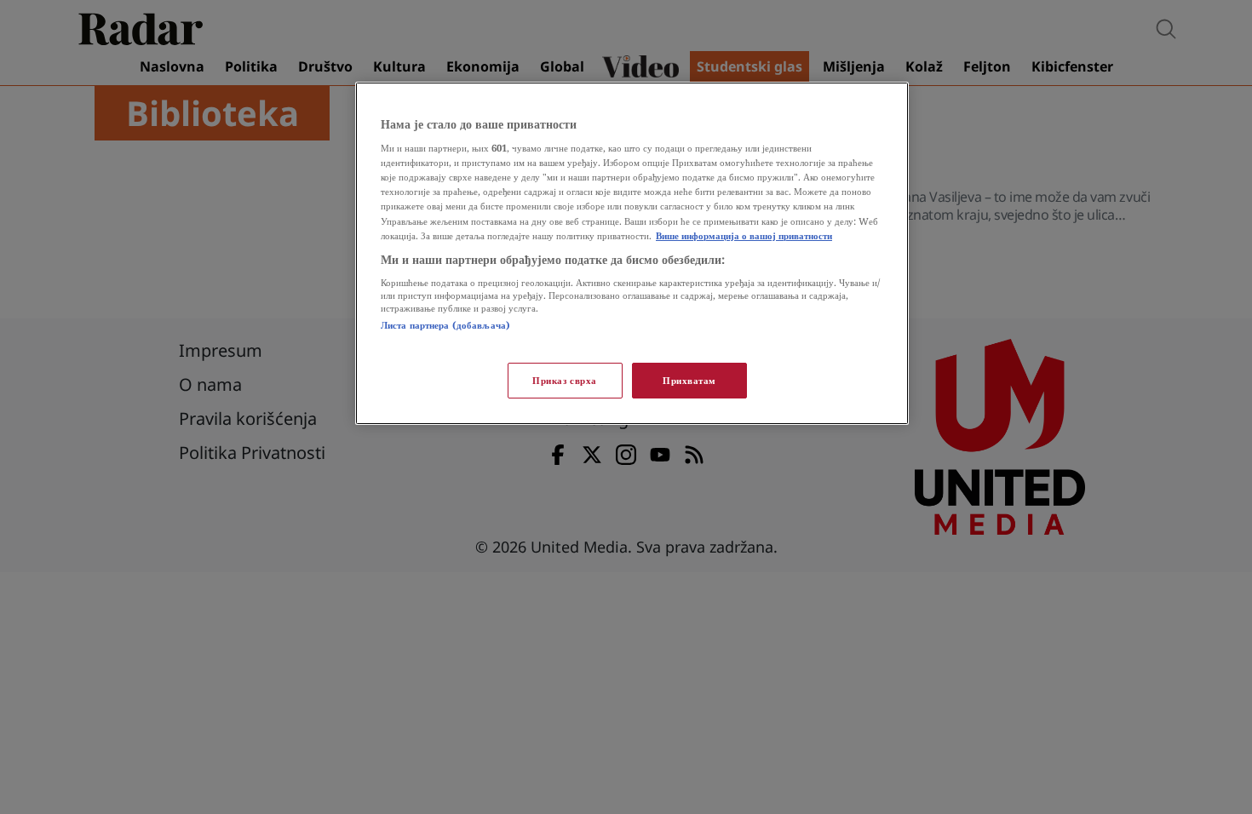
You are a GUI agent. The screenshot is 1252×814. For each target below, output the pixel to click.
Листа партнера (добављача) (445, 324)
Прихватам (689, 380)
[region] (632, 253)
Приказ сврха (564, 380)
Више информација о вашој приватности (744, 235)
